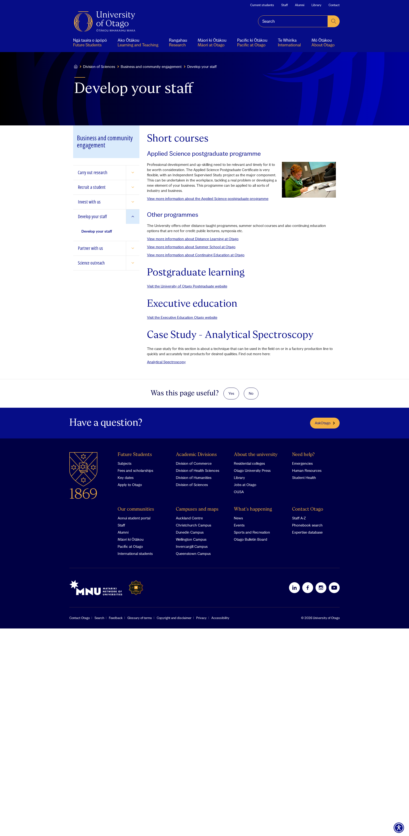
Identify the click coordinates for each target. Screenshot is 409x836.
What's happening (253, 509)
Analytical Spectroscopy (166, 362)
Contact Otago (307, 509)
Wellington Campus (191, 539)
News (238, 518)
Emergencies (302, 463)
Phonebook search (307, 525)
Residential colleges (249, 463)
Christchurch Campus (193, 525)
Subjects (124, 463)
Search (99, 617)
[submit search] (334, 21)
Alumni (299, 5)
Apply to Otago (130, 485)
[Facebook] (307, 587)
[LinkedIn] (294, 587)
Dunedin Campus (190, 532)
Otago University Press (252, 470)
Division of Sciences (99, 66)
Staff (284, 5)
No (251, 393)
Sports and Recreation (252, 532)
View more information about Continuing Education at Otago (196, 255)
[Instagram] (321, 587)
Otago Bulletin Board (250, 539)
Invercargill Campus (192, 546)
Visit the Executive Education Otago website (182, 317)
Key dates (125, 477)
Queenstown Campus (193, 553)
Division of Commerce (194, 463)
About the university (256, 454)
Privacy (201, 617)
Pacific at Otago (130, 546)
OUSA (239, 492)
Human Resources (306, 470)
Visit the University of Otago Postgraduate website (187, 286)
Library (316, 5)
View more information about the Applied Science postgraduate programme (207, 198)
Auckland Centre (189, 518)
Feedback (116, 617)
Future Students (135, 454)
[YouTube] (334, 587)
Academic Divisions (196, 454)
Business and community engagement (151, 66)
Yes (231, 393)
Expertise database (307, 532)
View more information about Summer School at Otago (191, 247)
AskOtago (323, 423)
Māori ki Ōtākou (130, 539)
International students (135, 553)
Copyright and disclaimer (174, 617)
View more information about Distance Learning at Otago (193, 239)
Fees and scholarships (135, 470)
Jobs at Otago (245, 485)
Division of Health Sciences (197, 470)
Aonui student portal (134, 518)
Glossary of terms (139, 617)
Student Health (304, 477)
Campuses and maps (197, 509)
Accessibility (220, 617)
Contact (334, 5)
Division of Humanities (193, 477)
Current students (262, 5)
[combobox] (293, 21)
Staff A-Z (299, 518)
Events (239, 525)
